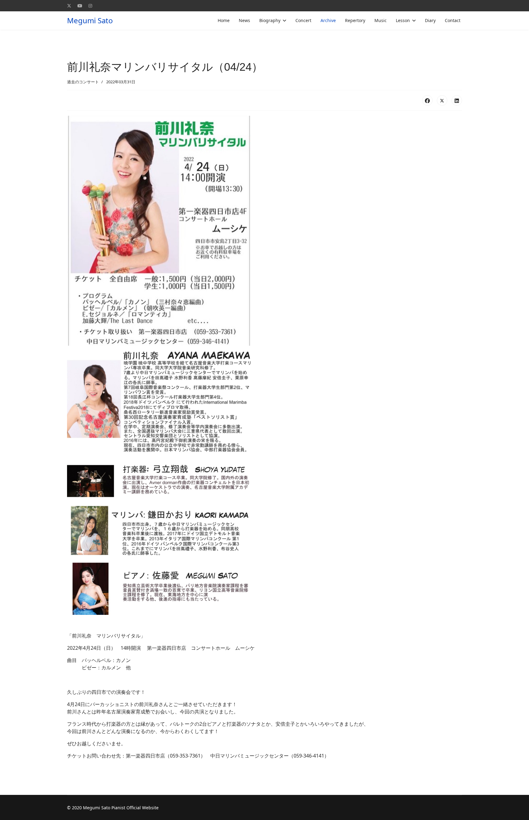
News (244, 20)
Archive (328, 20)
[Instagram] (90, 6)
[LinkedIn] (457, 100)
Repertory (355, 20)
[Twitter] (69, 6)
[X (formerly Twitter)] (442, 100)
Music (380, 20)
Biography (269, 20)
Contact (452, 20)
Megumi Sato (90, 20)
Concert (303, 20)
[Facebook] (427, 100)
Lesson (403, 20)
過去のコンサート (83, 82)
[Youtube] (79, 6)
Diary (430, 20)
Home (224, 20)
